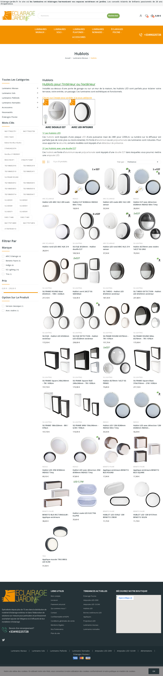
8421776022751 (10, 131)
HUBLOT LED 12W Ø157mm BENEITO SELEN (145, 515)
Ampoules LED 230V (90, 600)
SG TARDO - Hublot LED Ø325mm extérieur (113, 292)
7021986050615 (29, 183)
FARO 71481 (25, 217)
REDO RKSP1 (9, 160)
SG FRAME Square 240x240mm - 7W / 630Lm (55, 381)
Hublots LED (88, 608)
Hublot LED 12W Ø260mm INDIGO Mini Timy (114, 426)
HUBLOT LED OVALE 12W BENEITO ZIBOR (113, 515)
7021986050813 (10, 188)
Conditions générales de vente (63, 621)
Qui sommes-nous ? (58, 608)
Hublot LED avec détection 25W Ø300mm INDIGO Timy (86, 471)
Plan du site (55, 633)
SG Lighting (12, 269)
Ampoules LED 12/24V (91, 604)
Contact (54, 612)
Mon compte (55, 596)
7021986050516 (29, 188)
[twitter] (3, 640)
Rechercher (113, 16)
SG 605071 (9, 211)
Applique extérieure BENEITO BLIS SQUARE (146, 471)
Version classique (14, 306)
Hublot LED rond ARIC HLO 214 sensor (116, 247)
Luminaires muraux (90, 625)
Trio (9, 274)
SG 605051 (24, 206)
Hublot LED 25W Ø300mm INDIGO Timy (53, 471)
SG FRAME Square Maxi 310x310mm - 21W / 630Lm (145, 381)
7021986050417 (29, 194)
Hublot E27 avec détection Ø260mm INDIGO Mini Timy (145, 203)
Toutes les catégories (15, 79)
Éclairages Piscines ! (81, 654)
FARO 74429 (9, 137)
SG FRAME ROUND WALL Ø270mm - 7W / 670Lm (143, 337)
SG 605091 (9, 200)
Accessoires (7, 107)
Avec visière (12, 310)
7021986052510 (10, 171)
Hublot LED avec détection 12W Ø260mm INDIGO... (147, 426)
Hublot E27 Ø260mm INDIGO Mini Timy (85, 203)
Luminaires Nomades (11, 102)
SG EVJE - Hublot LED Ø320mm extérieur (55, 337)
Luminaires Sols (8, 93)
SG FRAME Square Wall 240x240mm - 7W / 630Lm (84, 381)
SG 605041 (24, 211)
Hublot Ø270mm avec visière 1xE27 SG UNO (146, 247)
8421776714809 (10, 223)
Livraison (54, 600)
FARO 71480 (9, 217)
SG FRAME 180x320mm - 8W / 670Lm (55, 426)
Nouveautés (7, 112)
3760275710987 (27, 160)
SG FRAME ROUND (11, 177)
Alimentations (146, 651)
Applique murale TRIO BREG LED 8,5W (54, 560)
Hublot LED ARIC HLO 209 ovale (56, 202)
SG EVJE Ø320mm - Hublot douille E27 (84, 247)
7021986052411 (29, 171)
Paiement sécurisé (58, 604)
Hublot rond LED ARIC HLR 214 (55, 246)
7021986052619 (29, 165)
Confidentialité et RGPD (60, 617)
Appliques (87, 617)
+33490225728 (152, 34)
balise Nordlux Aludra (13, 143)
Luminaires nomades (91, 629)
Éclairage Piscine (89, 596)
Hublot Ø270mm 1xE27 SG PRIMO (114, 381)
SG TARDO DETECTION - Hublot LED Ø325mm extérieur (147, 292)
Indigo (9, 265)
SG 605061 (24, 200)
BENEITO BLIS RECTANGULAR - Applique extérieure (55, 515)
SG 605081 (9, 206)
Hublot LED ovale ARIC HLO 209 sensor (116, 203)
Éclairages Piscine (9, 117)
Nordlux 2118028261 (12, 154)
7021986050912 (10, 183)
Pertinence (143, 161)
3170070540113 (10, 229)
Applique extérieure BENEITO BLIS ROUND (116, 471)
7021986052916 (10, 165)
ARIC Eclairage (13, 256)
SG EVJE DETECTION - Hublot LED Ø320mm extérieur (85, 337)
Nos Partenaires (57, 629)
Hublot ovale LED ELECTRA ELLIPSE (84, 514)
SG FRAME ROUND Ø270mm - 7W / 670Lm (115, 337)
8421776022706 (29, 131)
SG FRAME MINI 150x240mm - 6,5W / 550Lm (85, 426)
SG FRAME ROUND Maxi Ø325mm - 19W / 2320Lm (53, 292)
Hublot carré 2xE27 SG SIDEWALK (82, 292)
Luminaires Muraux (10, 88)
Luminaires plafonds (10, 98)
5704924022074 (10, 148)
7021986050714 (10, 194)
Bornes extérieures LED (92, 612)
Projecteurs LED (89, 621)
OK (154, 671)
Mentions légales (57, 625)
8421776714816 (29, 223)
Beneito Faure (13, 260)
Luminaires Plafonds (58, 651)
